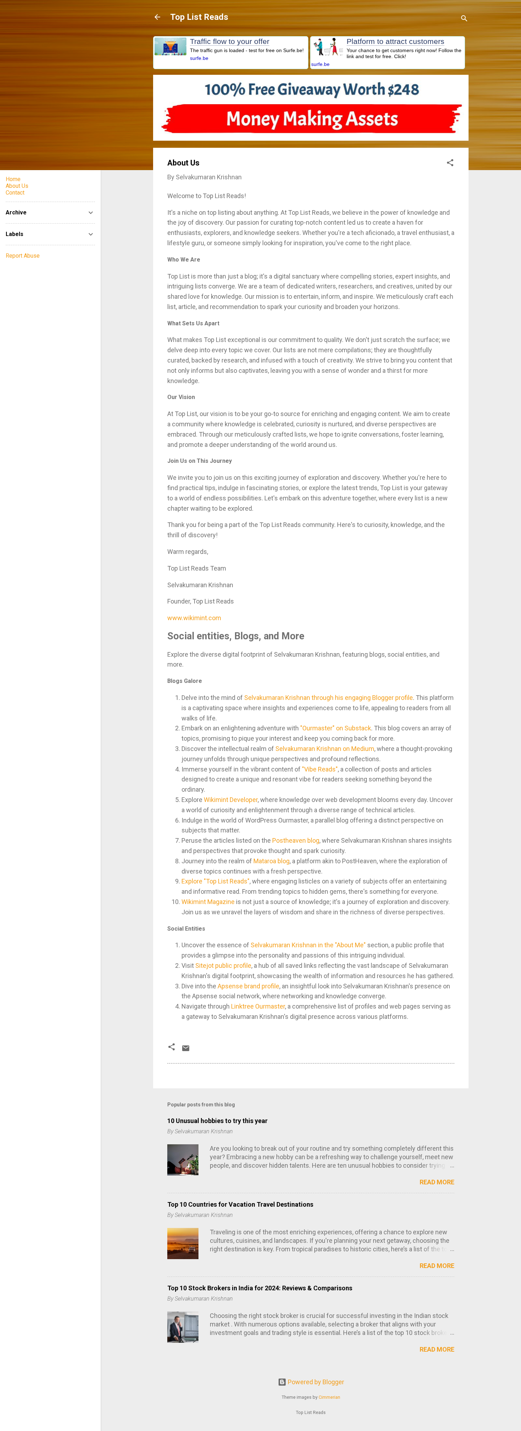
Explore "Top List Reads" (215, 881)
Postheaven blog (295, 840)
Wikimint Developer (231, 799)
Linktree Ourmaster (258, 1006)
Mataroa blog (271, 861)
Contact (15, 192)
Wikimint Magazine (208, 901)
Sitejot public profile (223, 965)
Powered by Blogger (315, 1382)
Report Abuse (23, 255)
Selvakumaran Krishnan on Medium (324, 748)
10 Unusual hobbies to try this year (217, 1120)
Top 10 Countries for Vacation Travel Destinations (240, 1204)
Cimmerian (329, 1397)
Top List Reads (199, 17)
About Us (17, 186)
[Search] (464, 19)
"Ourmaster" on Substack (335, 728)
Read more (437, 1182)
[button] (450, 163)
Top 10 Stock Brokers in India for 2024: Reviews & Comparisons (259, 1288)
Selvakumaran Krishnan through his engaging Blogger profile (328, 697)
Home (13, 179)
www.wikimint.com (194, 618)
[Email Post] (185, 1050)
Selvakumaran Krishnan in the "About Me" (308, 945)
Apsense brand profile (248, 986)
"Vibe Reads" (320, 769)
